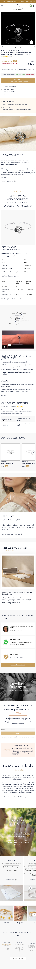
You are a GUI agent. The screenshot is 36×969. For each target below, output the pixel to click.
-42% (14, 61)
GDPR (18, 936)
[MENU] (2, 5)
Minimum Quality (7, 269)
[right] (31, 42)
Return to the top (18, 959)
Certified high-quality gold (8, 276)
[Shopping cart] (34, 5)
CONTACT (5, 932)
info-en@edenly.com (19, 947)
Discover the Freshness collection (11, 534)
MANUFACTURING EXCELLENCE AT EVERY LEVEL (15, 255)
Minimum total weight (8, 290)
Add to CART (19, 80)
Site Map (21, 932)
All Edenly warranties (8, 95)
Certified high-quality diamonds (10, 299)
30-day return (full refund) (9, 86)
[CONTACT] (31, 5)
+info (24, 739)
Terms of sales (13, 932)
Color (3, 265)
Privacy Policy (29, 932)
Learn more (17, 802)
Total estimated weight (8, 272)
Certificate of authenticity (9, 91)
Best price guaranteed (8, 89)
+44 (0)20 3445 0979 (16, 658)
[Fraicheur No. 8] (18, 28)
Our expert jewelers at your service (22, 109)
